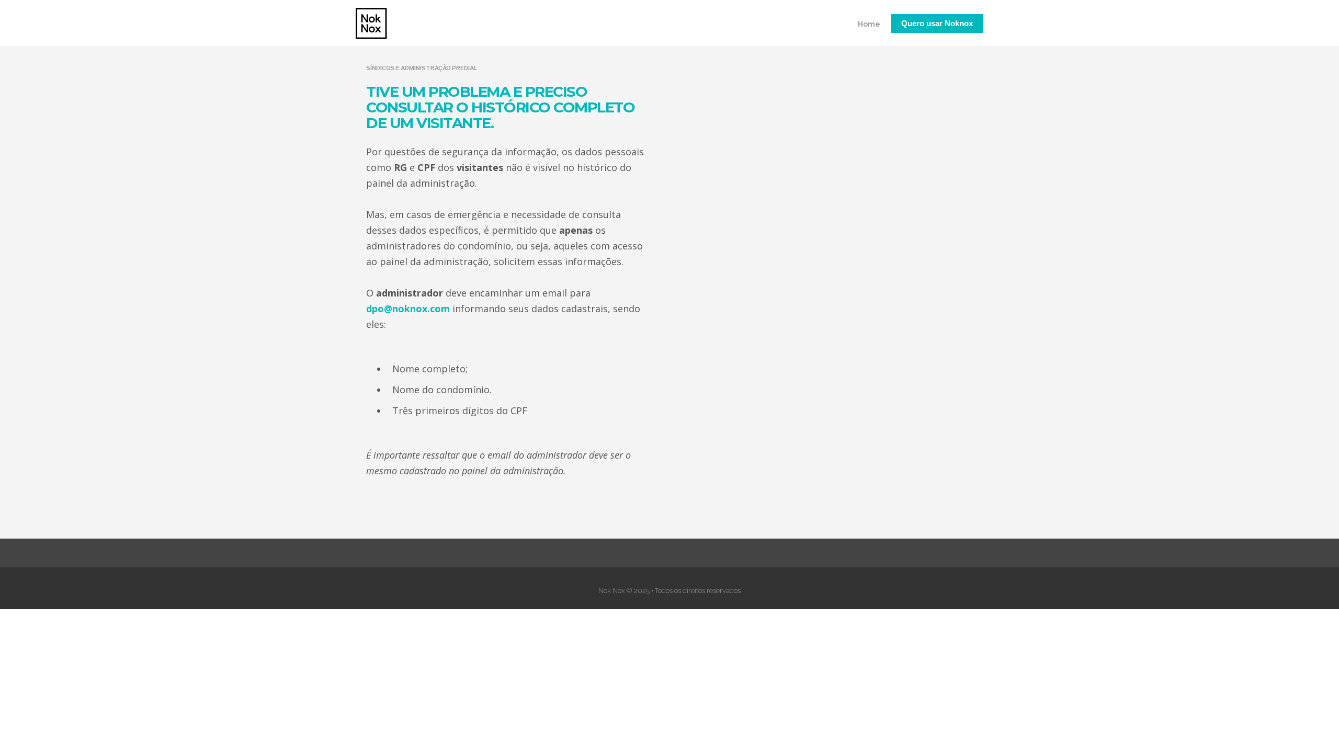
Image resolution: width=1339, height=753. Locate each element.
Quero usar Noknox (937, 23)
